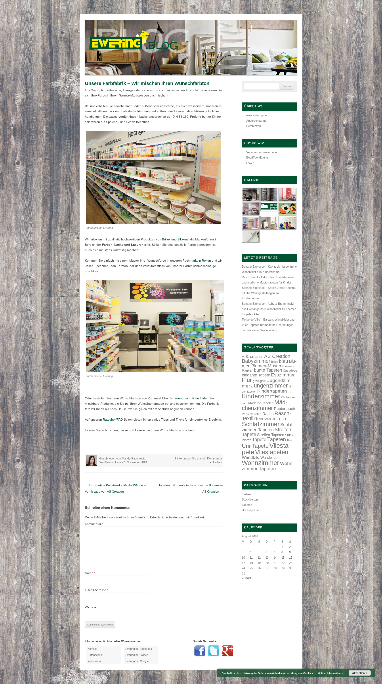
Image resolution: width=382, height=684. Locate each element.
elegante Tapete (256, 375)
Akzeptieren (359, 673)
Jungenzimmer (269, 386)
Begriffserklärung (257, 157)
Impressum (94, 661)
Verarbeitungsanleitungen (262, 152)
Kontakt (92, 648)
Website (90, 607)
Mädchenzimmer (264, 405)
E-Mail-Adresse (96, 590)
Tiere (289, 440)
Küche (285, 397)
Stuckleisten (250, 499)
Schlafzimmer (260, 424)
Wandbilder (269, 457)
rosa (281, 418)
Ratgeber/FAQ (113, 419)
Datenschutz (95, 655)
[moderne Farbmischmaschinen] (155, 371)
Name (90, 573)
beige (274, 361)
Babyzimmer (256, 361)
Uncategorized (251, 510)
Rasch (268, 414)
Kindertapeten (272, 390)
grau (256, 381)
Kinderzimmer (261, 396)
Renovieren (265, 418)
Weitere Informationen (331, 673)
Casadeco (290, 370)
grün (263, 381)
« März (247, 578)
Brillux (166, 239)
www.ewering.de (256, 115)
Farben (217, 462)
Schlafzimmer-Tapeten (268, 427)
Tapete (259, 439)
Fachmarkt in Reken (197, 260)
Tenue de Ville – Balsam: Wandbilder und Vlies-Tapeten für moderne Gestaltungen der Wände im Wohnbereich (268, 325)
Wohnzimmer (260, 462)
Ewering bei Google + (138, 661)
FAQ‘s (250, 162)
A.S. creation (252, 357)
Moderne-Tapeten (260, 403)
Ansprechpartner (256, 120)
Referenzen (253, 126)
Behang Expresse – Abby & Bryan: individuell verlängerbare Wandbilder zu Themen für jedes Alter (269, 309)
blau (283, 361)
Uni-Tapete (255, 446)
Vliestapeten (271, 452)
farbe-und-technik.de (184, 398)
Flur (247, 380)
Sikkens (183, 239)
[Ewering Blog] (191, 74)
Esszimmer (283, 374)
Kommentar (94, 524)
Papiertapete (285, 408)
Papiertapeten (252, 414)
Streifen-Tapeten (270, 435)
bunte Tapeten (268, 370)
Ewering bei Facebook (138, 648)
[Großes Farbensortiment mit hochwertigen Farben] (153, 222)
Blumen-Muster (266, 365)
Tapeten (276, 439)
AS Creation (277, 356)
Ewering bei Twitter (136, 655)
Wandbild (251, 457)
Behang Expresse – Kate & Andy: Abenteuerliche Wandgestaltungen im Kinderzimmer (269, 293)
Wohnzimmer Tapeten (268, 466)
